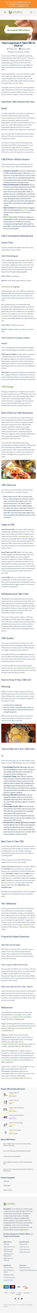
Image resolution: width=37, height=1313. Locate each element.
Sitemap (18, 1294)
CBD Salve (6, 1186)
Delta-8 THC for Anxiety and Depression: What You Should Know (18, 1170)
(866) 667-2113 (23, 6)
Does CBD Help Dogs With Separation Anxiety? (17, 1151)
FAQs (19, 1293)
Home (6, 1293)
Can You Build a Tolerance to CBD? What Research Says (17, 1162)
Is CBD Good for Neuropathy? (12, 1156)
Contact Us (27, 1293)
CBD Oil (6, 1181)
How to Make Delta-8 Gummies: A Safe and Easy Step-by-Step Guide (17, 1144)
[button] (5, 12)
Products (12, 1293)
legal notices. (24, 1230)
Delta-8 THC (7, 1190)
